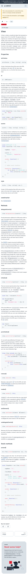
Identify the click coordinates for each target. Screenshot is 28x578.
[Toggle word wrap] (23, 62)
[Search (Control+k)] (25, 6)
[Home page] (2, 21)
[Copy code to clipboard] (25, 62)
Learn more (20, 2)
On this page (5, 27)
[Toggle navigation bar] (2, 6)
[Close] (27, 2)
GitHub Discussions (10, 553)
